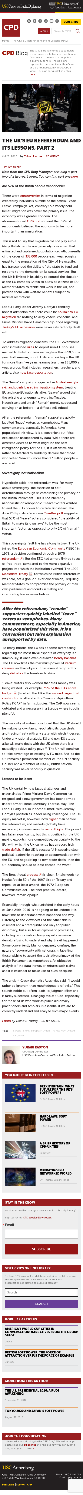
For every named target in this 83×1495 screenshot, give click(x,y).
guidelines (30, 1444)
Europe (17, 1030)
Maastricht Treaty (15, 574)
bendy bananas (65, 658)
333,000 (31, 256)
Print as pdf (12, 167)
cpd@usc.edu (74, 1477)
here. (33, 74)
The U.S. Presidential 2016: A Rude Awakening (32, 1392)
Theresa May (58, 1030)
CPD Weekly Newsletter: (37, 1217)
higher (53, 819)
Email (9, 1224)
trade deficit (11, 850)
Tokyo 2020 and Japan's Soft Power (34, 1411)
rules (30, 347)
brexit (26, 1030)
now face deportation (36, 372)
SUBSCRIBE (71, 21)
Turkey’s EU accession (18, 327)
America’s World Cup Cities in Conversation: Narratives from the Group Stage (41, 1332)
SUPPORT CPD (24, 1485)
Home (5, 40)
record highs (54, 829)
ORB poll (33, 221)
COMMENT (52, 156)
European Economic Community (41, 548)
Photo (6, 1021)
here (74, 176)
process (32, 875)
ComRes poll (53, 513)
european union (40, 1030)
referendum (10, 559)
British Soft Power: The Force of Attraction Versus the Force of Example (39, 1354)
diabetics (16, 673)
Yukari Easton (33, 156)
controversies (30, 196)
